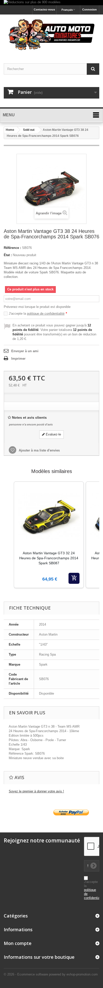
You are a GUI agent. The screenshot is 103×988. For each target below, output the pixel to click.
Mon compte (18, 943)
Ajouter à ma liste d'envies (39, 450)
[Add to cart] (74, 578)
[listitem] (49, 534)
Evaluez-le (53, 434)
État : (8, 255)
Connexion (89, 9)
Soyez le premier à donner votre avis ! (36, 791)
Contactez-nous (44, 9)
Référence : (12, 248)
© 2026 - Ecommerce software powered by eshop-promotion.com (51, 974)
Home (10, 130)
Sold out (28, 130)
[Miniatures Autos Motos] (51, 34)
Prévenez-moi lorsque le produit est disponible (37, 307)
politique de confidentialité (45, 313)
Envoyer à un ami (24, 351)
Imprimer (18, 358)
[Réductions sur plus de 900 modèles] (51, 2)
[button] (9, 541)
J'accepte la (38, 313)
